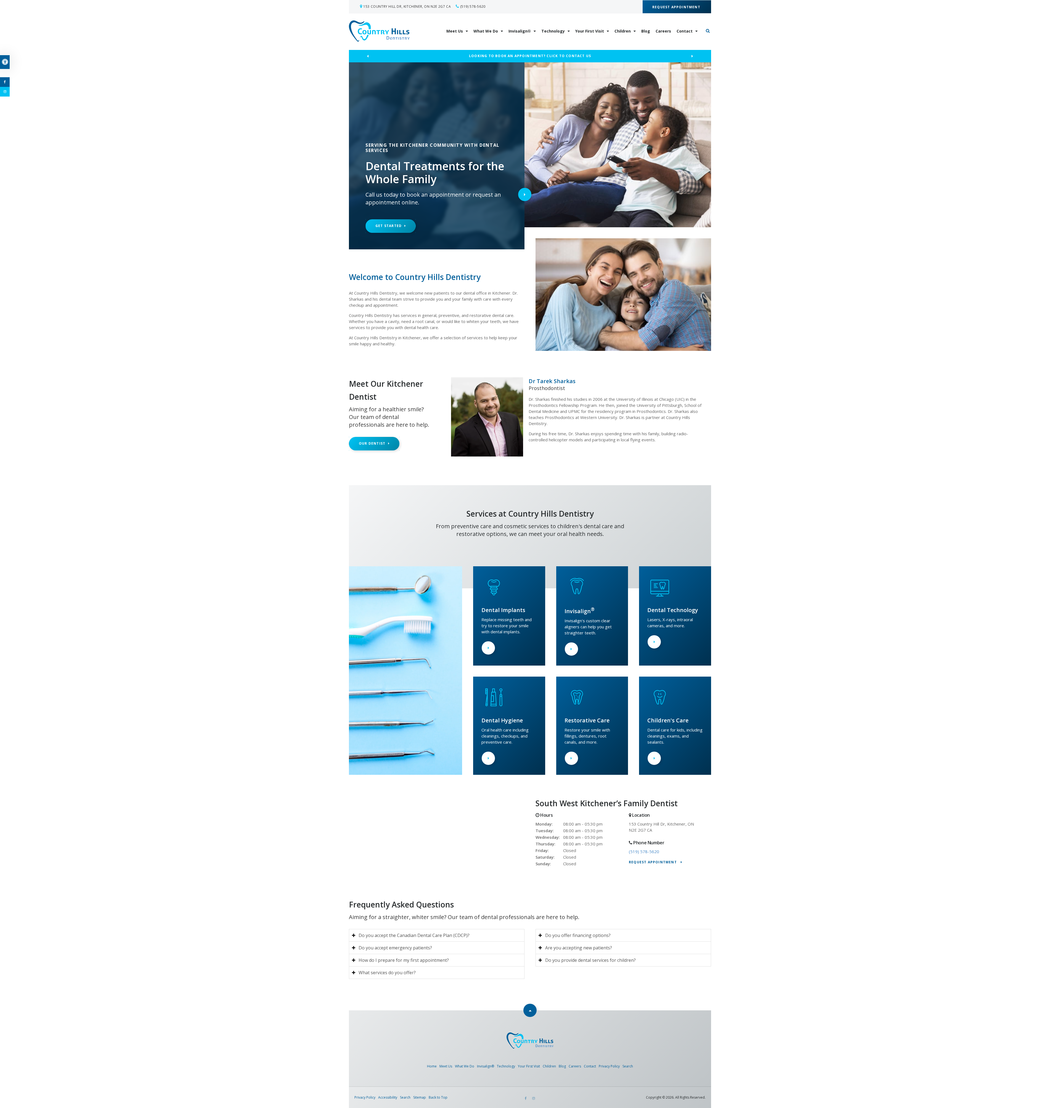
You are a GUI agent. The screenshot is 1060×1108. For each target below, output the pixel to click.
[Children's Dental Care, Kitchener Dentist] (659, 708)
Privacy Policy (609, 1066)
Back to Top (438, 1097)
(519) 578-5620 (473, 6)
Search (627, 1066)
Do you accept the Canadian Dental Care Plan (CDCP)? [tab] (414, 935)
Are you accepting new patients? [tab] (578, 948)
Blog (645, 31)
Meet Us (454, 31)
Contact (685, 31)
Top (530, 1010)
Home (432, 1066)
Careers (663, 31)
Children (622, 31)
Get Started (388, 225)
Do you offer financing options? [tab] (578, 935)
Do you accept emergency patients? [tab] (395, 948)
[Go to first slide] (692, 56)
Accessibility (387, 1097)
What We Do (485, 31)
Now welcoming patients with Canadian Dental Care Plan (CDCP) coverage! (530, 56)
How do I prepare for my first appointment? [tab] (404, 960)
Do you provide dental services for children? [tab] (590, 960)
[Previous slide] (368, 56)
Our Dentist (372, 443)
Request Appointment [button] (676, 7)
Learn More (488, 648)
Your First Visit (589, 31)
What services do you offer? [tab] (387, 973)
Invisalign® (519, 31)
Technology (553, 31)
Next (524, 194)
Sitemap (419, 1097)
